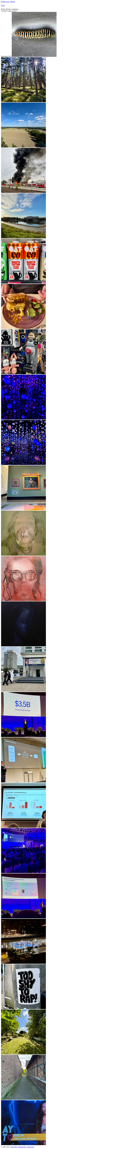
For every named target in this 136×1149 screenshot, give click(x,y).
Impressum (30, 1147)
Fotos (3, 5)
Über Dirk (14, 1147)
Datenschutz (22, 1147)
